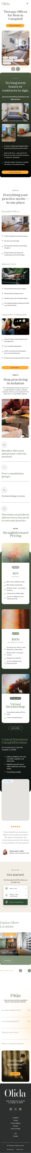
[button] (13, 69)
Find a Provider (15, 1128)
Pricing (15, 1120)
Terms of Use (19, 1149)
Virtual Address (15, 1123)
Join (15, 1133)
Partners (15, 1126)
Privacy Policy (10, 1149)
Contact (15, 1136)
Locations (15, 1118)
